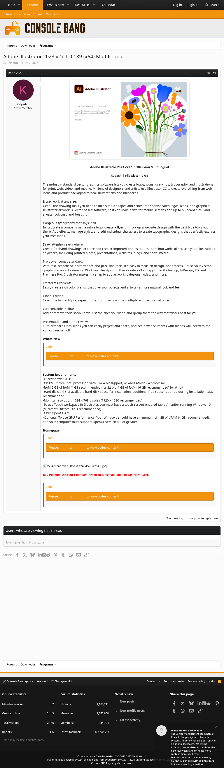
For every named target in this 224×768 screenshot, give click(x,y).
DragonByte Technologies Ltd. (152, 759)
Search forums (32, 14)
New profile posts (132, 711)
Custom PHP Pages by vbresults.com (112, 763)
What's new (55, 5)
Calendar (108, 5)
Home (11, 5)
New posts (13, 14)
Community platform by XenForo (112, 756)
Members (52, 14)
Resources (82, 5)
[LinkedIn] (40, 554)
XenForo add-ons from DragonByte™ (99, 759)
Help (211, 681)
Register (80, 356)
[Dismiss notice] (216, 727)
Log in (65, 356)
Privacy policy (196, 681)
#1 (214, 73)
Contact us (154, 681)
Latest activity (130, 720)
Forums (32, 5)
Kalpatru (12, 63)
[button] (19, 5)
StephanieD (101, 732)
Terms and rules (174, 681)
